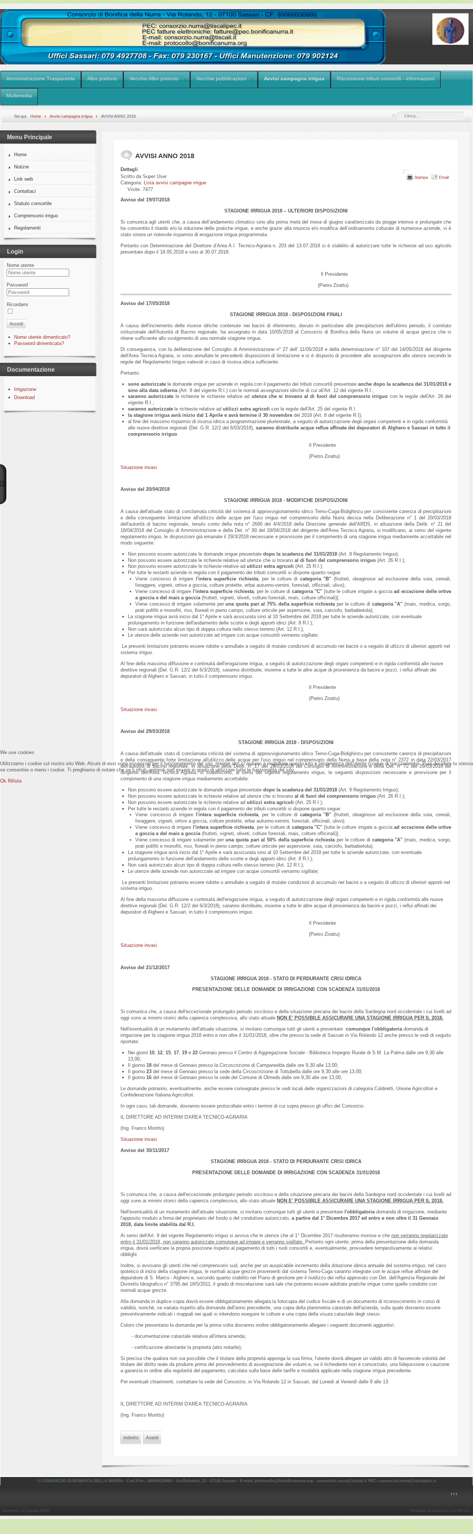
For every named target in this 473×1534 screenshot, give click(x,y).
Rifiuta (14, 781)
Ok (3, 781)
